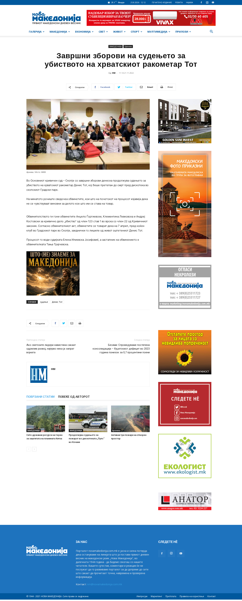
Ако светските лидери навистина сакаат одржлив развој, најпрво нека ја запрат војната (51, 348)
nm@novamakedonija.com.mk (104, 584)
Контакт (211, 596)
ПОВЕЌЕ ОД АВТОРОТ (74, 396)
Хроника (128, 46)
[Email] (71, 323)
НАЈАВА (189, 2)
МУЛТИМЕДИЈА (157, 31)
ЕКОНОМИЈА (83, 31)
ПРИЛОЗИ (181, 31)
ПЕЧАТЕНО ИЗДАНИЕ (162, 2)
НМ (114, 73)
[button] (211, 32)
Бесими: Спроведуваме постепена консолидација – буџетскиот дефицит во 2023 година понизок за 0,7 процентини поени (121, 348)
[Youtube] (213, 2)
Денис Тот (57, 301)
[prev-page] (28, 449)
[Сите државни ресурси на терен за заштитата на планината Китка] (45, 419)
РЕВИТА (179, 2)
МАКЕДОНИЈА (58, 31)
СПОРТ (135, 31)
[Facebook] (201, 2)
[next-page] (34, 449)
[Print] (79, 323)
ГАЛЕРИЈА (35, 31)
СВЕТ (102, 31)
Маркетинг (156, 596)
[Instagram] (207, 2)
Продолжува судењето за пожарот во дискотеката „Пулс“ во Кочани (86, 438)
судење (44, 301)
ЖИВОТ (118, 31)
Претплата (170, 596)
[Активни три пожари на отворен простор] (130, 419)
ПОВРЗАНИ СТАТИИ (40, 396)
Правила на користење (192, 596)
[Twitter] (63, 323)
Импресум (142, 596)
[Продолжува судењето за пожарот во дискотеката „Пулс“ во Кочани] (88, 419)
